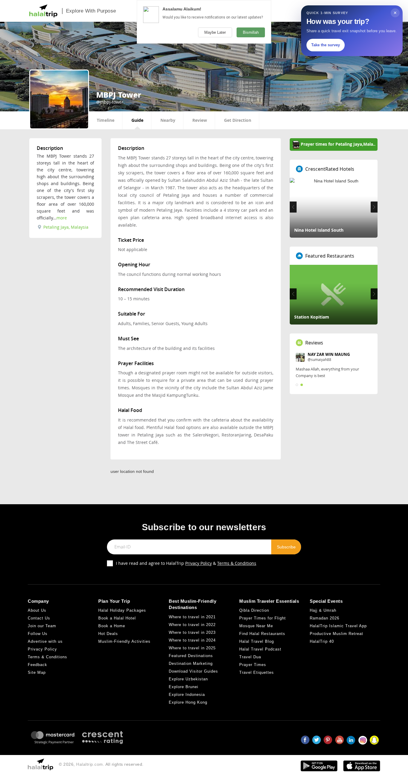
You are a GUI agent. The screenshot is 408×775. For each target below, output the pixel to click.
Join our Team (42, 626)
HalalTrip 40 (322, 641)
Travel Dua (250, 657)
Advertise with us (45, 641)
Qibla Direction (254, 610)
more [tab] (61, 218)
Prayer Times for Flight (262, 618)
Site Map (37, 672)
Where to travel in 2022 (192, 624)
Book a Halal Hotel (117, 618)
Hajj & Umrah (323, 610)
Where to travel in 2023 (192, 632)
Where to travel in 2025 (192, 648)
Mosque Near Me (256, 626)
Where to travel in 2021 (192, 617)
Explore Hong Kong (188, 702)
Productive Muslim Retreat (336, 633)
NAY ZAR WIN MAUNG (329, 354)
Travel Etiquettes (256, 672)
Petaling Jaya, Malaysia (65, 227)
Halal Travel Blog (256, 641)
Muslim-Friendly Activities (124, 641)
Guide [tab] (137, 120)
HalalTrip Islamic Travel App (338, 626)
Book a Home (111, 626)
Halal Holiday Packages (122, 610)
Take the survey (325, 45)
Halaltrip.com (89, 764)
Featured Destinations (191, 655)
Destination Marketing (191, 663)
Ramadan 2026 (324, 618)
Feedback (37, 664)
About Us (37, 610)
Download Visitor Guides (193, 671)
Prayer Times (252, 664)
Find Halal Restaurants (262, 633)
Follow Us (37, 633)
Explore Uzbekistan (188, 679)
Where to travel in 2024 (192, 640)
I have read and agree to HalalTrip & (186, 563)
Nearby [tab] (167, 120)
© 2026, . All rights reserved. (101, 764)
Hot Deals (108, 633)
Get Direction (237, 120)
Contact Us (39, 618)
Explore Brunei (183, 687)
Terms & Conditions (236, 563)
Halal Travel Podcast (260, 649)
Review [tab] (199, 120)
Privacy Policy (198, 563)
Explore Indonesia (187, 694)
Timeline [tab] (105, 120)
